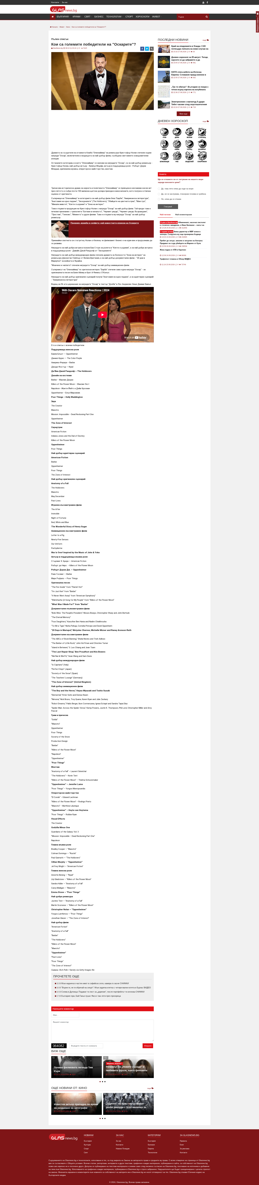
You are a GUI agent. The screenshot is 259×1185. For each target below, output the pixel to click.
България (63, 17)
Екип (182, 1145)
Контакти (55, 2)
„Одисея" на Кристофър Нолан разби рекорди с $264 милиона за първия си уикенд (126, 1107)
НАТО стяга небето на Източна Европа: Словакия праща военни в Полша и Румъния (188, 73)
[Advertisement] (102, 129)
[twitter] (147, 49)
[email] (152, 49)
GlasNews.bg (58, 48)
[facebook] (142, 49)
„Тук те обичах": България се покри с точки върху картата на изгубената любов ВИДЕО (189, 88)
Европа (151, 1149)
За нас (65, 2)
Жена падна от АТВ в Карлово (173, 250)
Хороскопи (142, 17)
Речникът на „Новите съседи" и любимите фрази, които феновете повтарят (126, 1070)
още (149, 1088)
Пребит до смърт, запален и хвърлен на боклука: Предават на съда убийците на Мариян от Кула (181, 242)
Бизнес (99, 17)
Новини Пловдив (123, 1149)
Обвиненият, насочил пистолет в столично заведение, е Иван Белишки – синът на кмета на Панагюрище (183, 223)
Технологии (113, 17)
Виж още (183, 114)
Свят (87, 17)
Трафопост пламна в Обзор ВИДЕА (175, 259)
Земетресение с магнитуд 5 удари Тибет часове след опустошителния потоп (189, 103)
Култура (87, 1145)
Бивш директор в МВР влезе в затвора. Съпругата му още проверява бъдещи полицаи (180, 233)
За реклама (184, 1149)
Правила (183, 1141)
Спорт (129, 17)
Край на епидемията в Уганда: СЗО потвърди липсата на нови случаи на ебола (189, 47)
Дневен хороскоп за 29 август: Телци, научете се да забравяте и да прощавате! (189, 58)
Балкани (151, 1145)
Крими (76, 17)
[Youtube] (203, 2)
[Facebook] (207, 2)
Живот (156, 17)
